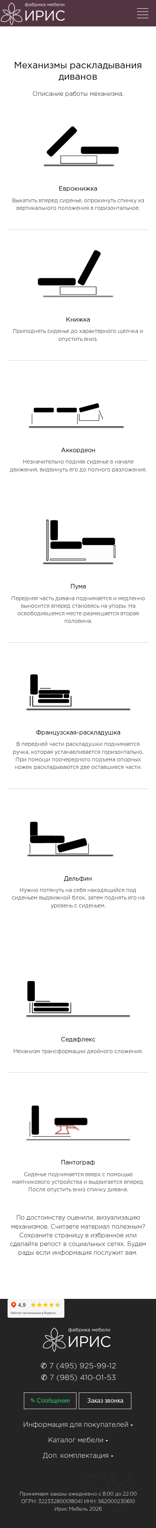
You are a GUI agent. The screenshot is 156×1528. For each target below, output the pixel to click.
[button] (105, 1400)
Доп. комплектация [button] (76, 1456)
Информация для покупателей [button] (75, 1425)
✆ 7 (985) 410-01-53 (78, 1377)
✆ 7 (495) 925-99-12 (78, 1366)
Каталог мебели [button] (75, 1440)
